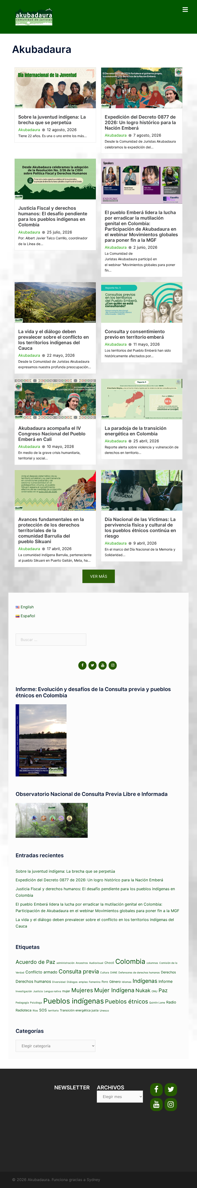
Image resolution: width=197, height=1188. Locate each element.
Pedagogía (22, 1002)
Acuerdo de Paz (35, 962)
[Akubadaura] (34, 16)
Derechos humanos (33, 981)
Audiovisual (96, 963)
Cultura (104, 972)
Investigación (24, 991)
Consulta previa (79, 971)
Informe (165, 981)
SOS (43, 1010)
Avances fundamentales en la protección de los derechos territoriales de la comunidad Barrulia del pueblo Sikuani (51, 530)
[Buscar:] (51, 640)
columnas (152, 963)
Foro (105, 982)
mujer (66, 991)
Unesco (104, 1010)
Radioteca (23, 1010)
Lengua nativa (52, 991)
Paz (163, 990)
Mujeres (82, 990)
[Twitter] (92, 665)
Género (115, 981)
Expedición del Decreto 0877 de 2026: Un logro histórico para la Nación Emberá (140, 122)
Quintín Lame (157, 1002)
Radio (171, 1002)
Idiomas (126, 982)
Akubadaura (29, 129)
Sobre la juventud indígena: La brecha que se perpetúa (52, 119)
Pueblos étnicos (126, 1001)
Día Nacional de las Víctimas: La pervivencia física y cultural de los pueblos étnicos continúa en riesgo (140, 527)
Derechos (168, 972)
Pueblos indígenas (73, 1001)
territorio (53, 1010)
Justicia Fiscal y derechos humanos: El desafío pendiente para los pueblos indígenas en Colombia (52, 216)
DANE (113, 972)
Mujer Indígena (114, 990)
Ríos (35, 1010)
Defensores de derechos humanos (139, 972)
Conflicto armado (41, 972)
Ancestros (82, 963)
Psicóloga (36, 1002)
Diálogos (72, 982)
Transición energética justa (79, 1010)
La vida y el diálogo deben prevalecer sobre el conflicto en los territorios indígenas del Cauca (53, 340)
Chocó (109, 963)
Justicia (38, 991)
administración (65, 963)
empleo (83, 982)
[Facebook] (82, 665)
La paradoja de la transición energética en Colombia (135, 431)
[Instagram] (113, 665)
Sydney (93, 1179)
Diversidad (59, 982)
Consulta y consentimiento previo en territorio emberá (135, 334)
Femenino (94, 982)
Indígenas (145, 981)
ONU (154, 991)
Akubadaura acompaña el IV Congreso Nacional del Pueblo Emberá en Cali (52, 433)
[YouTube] (102, 665)
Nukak (142, 990)
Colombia (130, 961)
